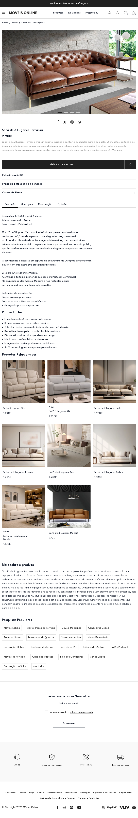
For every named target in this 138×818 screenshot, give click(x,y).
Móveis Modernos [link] (71, 628)
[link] (23, 13)
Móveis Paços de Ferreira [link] (41, 628)
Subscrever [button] (69, 723)
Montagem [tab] (27, 204)
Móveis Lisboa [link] (12, 628)
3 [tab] (72, 112)
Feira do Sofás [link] (68, 647)
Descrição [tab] (10, 204)
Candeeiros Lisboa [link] (98, 628)
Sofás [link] (15, 23)
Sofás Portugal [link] (119, 647)
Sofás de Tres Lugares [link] (33, 23)
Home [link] (5, 23)
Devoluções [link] (71, 793)
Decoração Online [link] (14, 647)
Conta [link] (40, 793)
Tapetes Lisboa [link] (12, 637)
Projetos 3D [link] (91, 13)
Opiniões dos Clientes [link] (104, 793)
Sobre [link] (23, 793)
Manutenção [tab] (45, 204)
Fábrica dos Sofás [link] (93, 647)
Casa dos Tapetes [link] (42, 657)
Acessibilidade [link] (54, 793)
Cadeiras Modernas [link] (42, 647)
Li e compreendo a (71, 712)
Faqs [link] (31, 793)
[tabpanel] (69, 72)
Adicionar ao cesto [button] (63, 164)
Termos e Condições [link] (88, 798)
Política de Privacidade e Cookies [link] (57, 798)
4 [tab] (78, 112)
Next (122, 72)
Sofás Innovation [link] (71, 637)
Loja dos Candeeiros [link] (72, 657)
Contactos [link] (11, 793)
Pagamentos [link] (125, 793)
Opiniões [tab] (62, 204)
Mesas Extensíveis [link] (98, 637)
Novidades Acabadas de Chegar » (69, 3)
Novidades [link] (74, 13)
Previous (15, 72)
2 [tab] (66, 112)
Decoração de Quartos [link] (41, 637)
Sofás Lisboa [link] (97, 657)
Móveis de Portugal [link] (14, 657)
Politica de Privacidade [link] (81, 712)
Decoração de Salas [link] (15, 666)
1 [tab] (60, 112)
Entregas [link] (85, 793)
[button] (4, 13)
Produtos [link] (58, 13)
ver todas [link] (38, 666)
